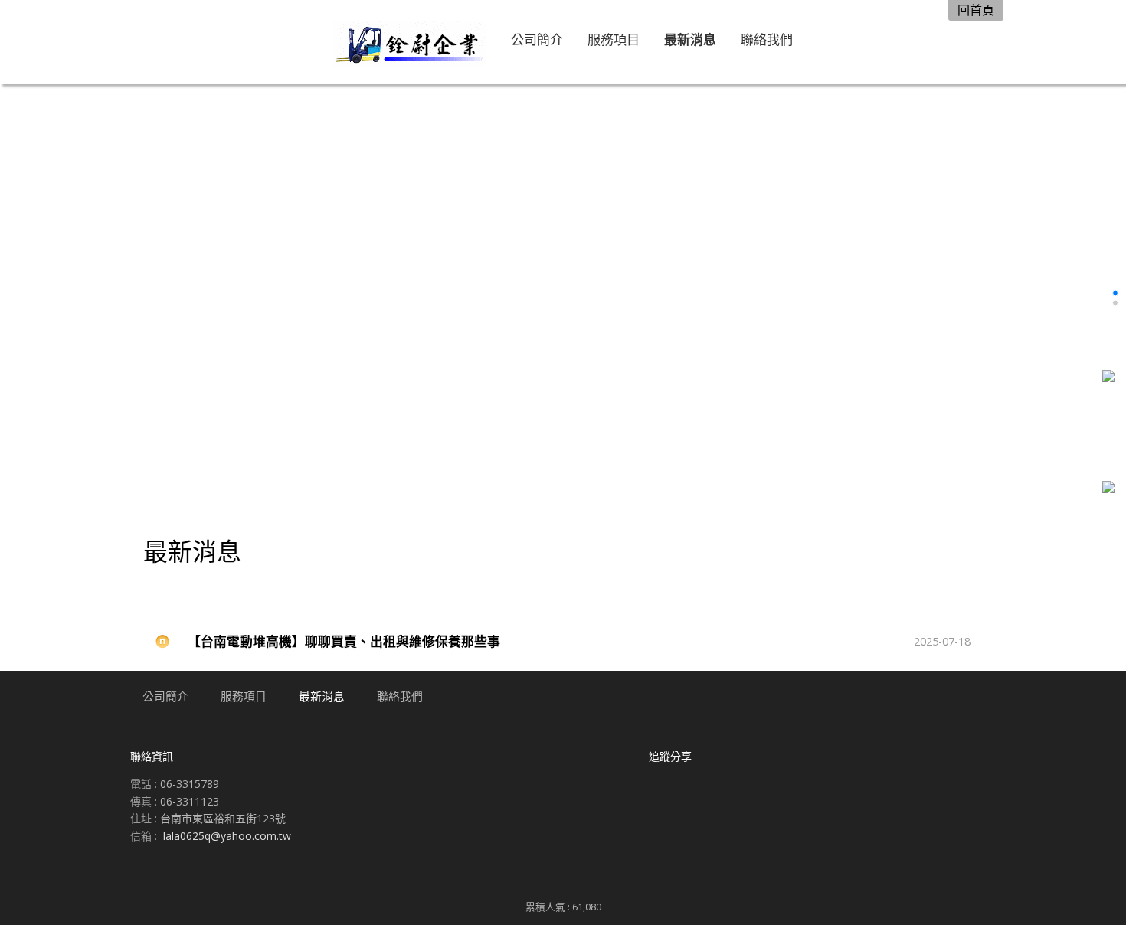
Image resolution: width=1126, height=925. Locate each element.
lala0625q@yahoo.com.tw (227, 836)
